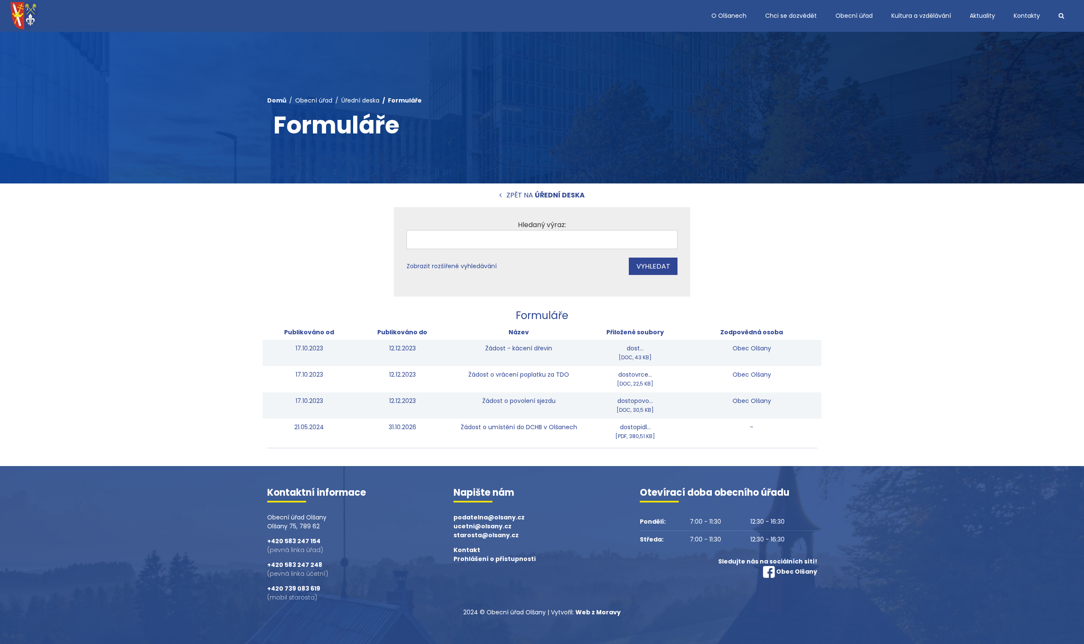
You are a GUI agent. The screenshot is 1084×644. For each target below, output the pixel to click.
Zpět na (545, 195)
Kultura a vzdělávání (921, 15)
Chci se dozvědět (791, 15)
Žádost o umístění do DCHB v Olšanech (519, 427)
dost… (635, 352)
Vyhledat (653, 266)
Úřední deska (360, 100)
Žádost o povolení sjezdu (519, 401)
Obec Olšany (796, 571)
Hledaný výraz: (542, 225)
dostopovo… (635, 405)
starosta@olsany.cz (486, 535)
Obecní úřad (854, 15)
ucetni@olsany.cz (483, 526)
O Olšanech (729, 15)
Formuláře (405, 100)
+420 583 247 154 (294, 541)
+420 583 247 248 (294, 565)
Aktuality (982, 15)
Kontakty (1027, 15)
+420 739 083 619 (293, 588)
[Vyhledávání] (1061, 15)
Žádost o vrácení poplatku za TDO (518, 374)
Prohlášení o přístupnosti (495, 559)
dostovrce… (635, 378)
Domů (276, 100)
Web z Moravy (598, 612)
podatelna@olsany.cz (489, 517)
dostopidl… (635, 431)
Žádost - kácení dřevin (518, 348)
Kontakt (467, 550)
